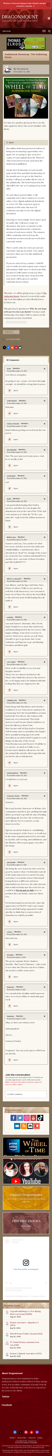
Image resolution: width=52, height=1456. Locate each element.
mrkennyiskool (12, 773)
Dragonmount (10, 1296)
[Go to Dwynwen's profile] (7, 69)
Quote (15, 390)
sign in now (16, 1080)
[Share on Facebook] (8, 347)
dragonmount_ (23, 1296)
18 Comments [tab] (12, 360)
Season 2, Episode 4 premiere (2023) (26, 1353)
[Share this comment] (44, 369)
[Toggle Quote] (7, 142)
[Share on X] (4, 347)
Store (23, 1226)
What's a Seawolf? (14, 579)
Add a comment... (16, 1094)
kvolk (9, 499)
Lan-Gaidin (11, 662)
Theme (12, 1438)
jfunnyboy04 (11, 450)
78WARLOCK (12, 700)
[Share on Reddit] (12, 347)
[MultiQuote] (9, 390)
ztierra (9, 932)
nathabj (10, 617)
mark (9, 369)
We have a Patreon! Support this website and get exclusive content (24, 4)
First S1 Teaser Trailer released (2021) (26, 1334)
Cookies (39, 1438)
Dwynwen (22, 68)
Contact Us (31, 1438)
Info (29, 1226)
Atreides (10, 955)
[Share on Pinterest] (16, 347)
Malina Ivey (11, 537)
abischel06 (11, 862)
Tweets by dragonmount (12, 1401)
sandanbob (11, 476)
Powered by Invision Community (26, 1442)
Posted (17, 371)
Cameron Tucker (13, 796)
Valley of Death (13, 424)
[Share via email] (20, 347)
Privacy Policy (21, 1438)
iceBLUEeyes (12, 401)
